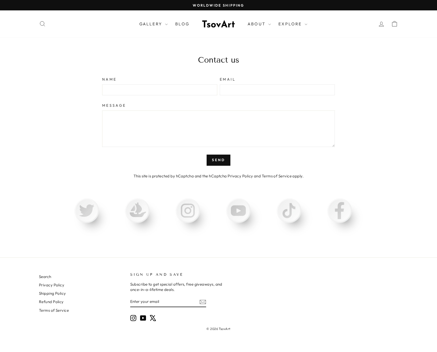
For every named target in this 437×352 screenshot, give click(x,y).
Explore (290, 23)
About (257, 23)
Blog (182, 23)
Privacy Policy (240, 176)
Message (114, 105)
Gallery (151, 23)
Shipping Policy (52, 293)
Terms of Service (277, 176)
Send (218, 160)
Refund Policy (51, 301)
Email (228, 79)
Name (109, 79)
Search (45, 276)
